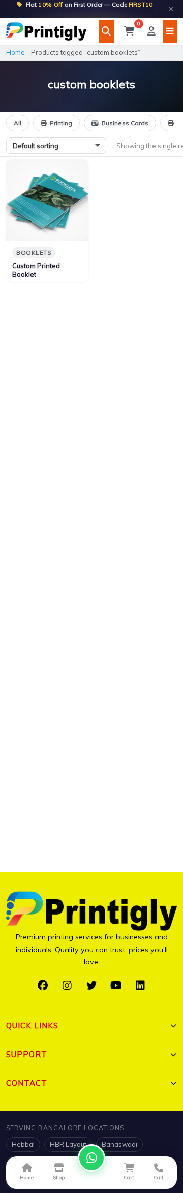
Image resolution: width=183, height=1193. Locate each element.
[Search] (106, 31)
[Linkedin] (140, 985)
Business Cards (125, 123)
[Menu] (170, 31)
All (17, 123)
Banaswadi (119, 1144)
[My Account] (151, 31)
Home (15, 52)
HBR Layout (68, 1144)
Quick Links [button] (32, 1025)
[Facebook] (43, 985)
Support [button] (26, 1054)
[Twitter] (91, 985)
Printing (61, 123)
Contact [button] (26, 1083)
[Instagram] (67, 985)
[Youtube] (116, 985)
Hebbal (23, 1144)
